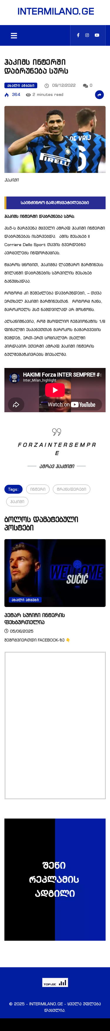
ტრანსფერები (71, 489)
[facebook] (78, 35)
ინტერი (37, 489)
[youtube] (97, 35)
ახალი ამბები (20, 86)
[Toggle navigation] (13, 35)
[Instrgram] (87, 35)
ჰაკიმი (17, 501)
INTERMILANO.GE (55, 11)
